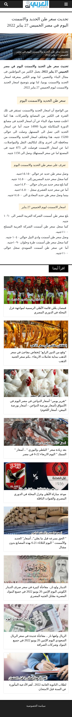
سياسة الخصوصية (36, 705)
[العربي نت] (36, 4)
